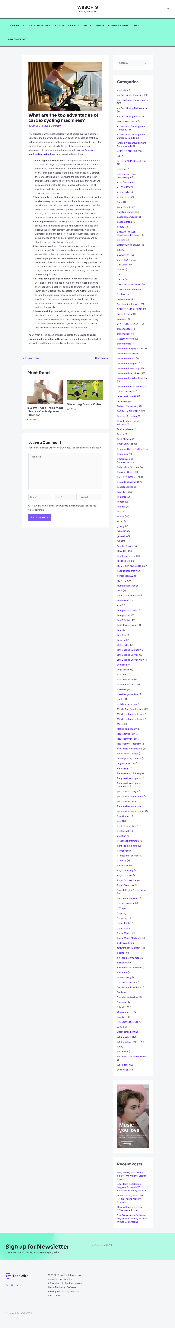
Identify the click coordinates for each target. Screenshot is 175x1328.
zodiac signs (123, 1069)
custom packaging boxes (130, 348)
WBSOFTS (87, 7)
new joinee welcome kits (129, 748)
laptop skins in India (127, 610)
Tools (120, 992)
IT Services (123, 600)
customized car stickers (129, 373)
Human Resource (126, 585)
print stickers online (127, 845)
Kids (119, 605)
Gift (118, 541)
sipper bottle (123, 923)
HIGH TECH (123, 561)
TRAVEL (136, 25)
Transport (122, 1002)
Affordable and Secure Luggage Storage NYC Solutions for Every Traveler (133, 1187)
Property (121, 860)
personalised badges (127, 791)
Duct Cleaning (124, 439)
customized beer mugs (129, 368)
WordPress (123, 1064)
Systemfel (122, 972)
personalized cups (126, 801)
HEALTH (87, 25)
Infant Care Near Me (128, 595)
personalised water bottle (130, 796)
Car (119, 274)
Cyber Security (125, 391)
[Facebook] (12, 1285)
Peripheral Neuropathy (129, 778)
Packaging (122, 768)
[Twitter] (17, 1285)
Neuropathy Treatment (129, 743)
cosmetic (121, 319)
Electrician (122, 454)
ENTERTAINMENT (127, 477)
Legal (119, 630)
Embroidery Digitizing (128, 467)
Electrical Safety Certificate (131, 449)
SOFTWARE (123, 943)
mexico (120, 699)
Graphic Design (125, 546)
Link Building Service (127, 654)
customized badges (127, 363)
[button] (168, 9)
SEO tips (121, 908)
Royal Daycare (124, 875)
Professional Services (128, 855)
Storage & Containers (128, 957)
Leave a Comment (51, 125)
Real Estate (123, 865)
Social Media (123, 933)
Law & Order (123, 620)
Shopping (122, 918)
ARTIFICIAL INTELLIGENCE (131, 161)
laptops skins (124, 615)
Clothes (121, 294)
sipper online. (124, 928)
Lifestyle (121, 640)
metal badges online (127, 694)
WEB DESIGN (124, 1036)
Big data (121, 240)
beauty (120, 226)
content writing (124, 314)
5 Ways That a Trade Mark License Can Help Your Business (45, 411)
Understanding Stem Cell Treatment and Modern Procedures (130, 1198)
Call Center (123, 264)
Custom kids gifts (125, 338)
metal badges (124, 689)
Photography (124, 831)
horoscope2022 (125, 575)
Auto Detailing (124, 182)
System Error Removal (129, 967)
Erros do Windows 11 (128, 482)
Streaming (122, 962)
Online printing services (129, 758)
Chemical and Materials (129, 289)
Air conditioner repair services (132, 100)
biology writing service (128, 245)
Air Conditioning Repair (129, 116)
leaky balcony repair (127, 625)
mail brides (122, 674)
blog (119, 249)
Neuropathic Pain (126, 733)
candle (120, 269)
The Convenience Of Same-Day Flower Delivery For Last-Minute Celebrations (132, 1218)
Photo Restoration (126, 826)
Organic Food (124, 763)
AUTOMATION (125, 187)
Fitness (120, 516)
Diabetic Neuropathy (127, 406)
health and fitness (126, 556)
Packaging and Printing (129, 773)
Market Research (126, 684)
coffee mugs (123, 299)
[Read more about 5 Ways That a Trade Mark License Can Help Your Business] (45, 391)
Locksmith (122, 664)
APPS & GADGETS (127, 151)
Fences (120, 501)
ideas (119, 590)
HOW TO (121, 580)
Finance (121, 506)
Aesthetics (122, 90)
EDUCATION (73, 25)
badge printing (124, 221)
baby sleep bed (125, 207)
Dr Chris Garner (125, 429)
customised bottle (126, 358)
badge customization (127, 217)
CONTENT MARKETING (129, 309)
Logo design (123, 669)
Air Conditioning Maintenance (132, 108)
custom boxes (124, 333)
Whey (120, 1046)
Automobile (123, 192)
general (121, 536)
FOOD (120, 521)
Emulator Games (125, 472)
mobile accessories (127, 704)
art (118, 156)
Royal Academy (125, 870)
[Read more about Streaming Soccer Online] (85, 390)
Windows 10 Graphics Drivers (132, 1056)
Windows (121, 1051)
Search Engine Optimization (131, 890)
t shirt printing (124, 977)
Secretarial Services (127, 898)
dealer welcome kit (126, 396)
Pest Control (123, 816)
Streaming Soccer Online (85, 404)
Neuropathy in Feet (127, 738)
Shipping (121, 913)
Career (120, 279)
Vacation (121, 1017)
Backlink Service (125, 212)
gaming (120, 526)
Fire (119, 511)
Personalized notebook (129, 806)
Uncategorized (124, 1012)
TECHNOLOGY (15, 25)
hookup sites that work (129, 570)
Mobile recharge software (130, 714)
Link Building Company (129, 649)
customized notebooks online (132, 378)
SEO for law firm (125, 903)
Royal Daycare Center (128, 880)
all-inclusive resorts (127, 121)
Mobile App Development (130, 709)
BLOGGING (123, 254)
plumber (121, 836)
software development (128, 947)
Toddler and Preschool (129, 987)
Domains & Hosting (127, 416)
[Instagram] (6, 1285)
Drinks (120, 434)
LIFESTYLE (123, 645)
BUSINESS (59, 25)
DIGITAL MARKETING (38, 25)
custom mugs (124, 343)
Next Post (101, 358)
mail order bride (125, 679)
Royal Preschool (125, 885)
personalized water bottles (131, 811)
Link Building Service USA (130, 659)
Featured (121, 496)
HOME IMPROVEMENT (118, 25)
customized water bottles (130, 386)
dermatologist (124, 401)
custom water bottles (128, 353)
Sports (120, 952)
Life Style (122, 635)
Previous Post (31, 358)
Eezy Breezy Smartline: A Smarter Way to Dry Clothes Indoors (131, 1175)
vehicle (120, 1026)
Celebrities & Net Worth (129, 284)
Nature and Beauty (127, 729)
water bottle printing (127, 1031)
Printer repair (124, 850)
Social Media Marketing (129, 938)
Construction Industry (128, 304)
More (120, 724)
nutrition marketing (127, 753)
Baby (119, 202)
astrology (122, 169)
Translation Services (127, 997)
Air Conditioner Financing (130, 95)
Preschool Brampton (128, 840)
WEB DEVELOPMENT (128, 1041)
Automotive (123, 197)
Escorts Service (125, 487)
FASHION (100, 25)
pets (119, 821)
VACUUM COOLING (127, 1022)
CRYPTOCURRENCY (17, 39)
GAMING (121, 531)
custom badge (124, 328)
